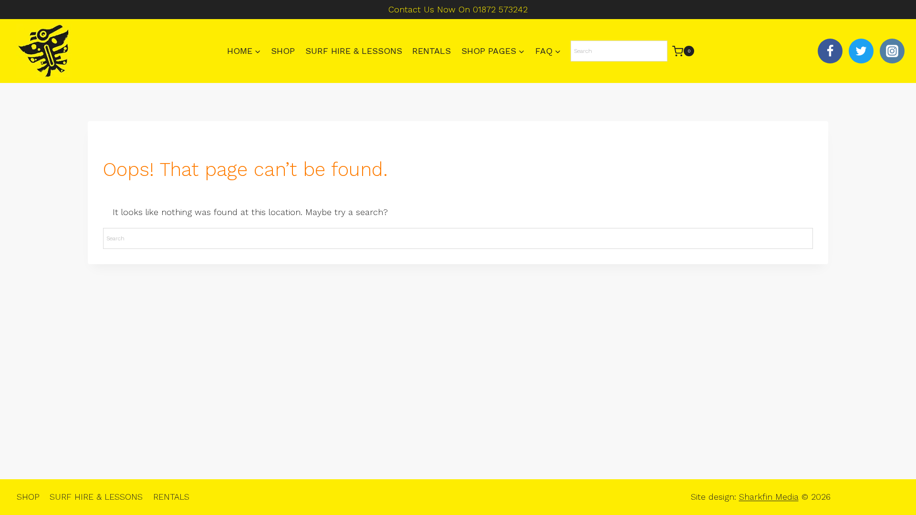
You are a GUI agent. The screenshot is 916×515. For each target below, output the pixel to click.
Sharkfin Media (769, 497)
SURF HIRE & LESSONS (353, 51)
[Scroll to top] (892, 477)
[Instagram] (892, 51)
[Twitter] (861, 51)
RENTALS (431, 51)
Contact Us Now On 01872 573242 (458, 9)
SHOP (283, 51)
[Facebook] (830, 51)
